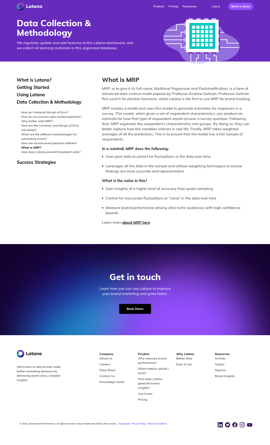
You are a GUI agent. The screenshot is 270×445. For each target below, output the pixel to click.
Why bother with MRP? (37, 121)
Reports (220, 370)
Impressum (124, 423)
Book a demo (240, 6)
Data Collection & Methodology (49, 102)
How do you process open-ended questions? (51, 116)
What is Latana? (34, 80)
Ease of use (184, 364)
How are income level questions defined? (49, 143)
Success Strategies (36, 162)
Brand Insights (225, 376)
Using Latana (31, 94)
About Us (106, 358)
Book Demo (135, 309)
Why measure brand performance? (152, 360)
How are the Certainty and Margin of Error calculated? (50, 128)
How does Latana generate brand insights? (150, 383)
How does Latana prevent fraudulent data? (50, 152)
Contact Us (107, 376)
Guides (219, 364)
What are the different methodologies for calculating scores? (49, 136)
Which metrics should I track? (153, 371)
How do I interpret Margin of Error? (44, 112)
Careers (105, 364)
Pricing (142, 399)
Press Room (108, 370)
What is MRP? (31, 147)
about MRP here (136, 222)
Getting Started (33, 87)
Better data (184, 358)
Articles (220, 358)
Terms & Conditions (157, 423)
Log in (216, 6)
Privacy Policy (139, 423)
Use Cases (145, 393)
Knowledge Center (112, 382)
